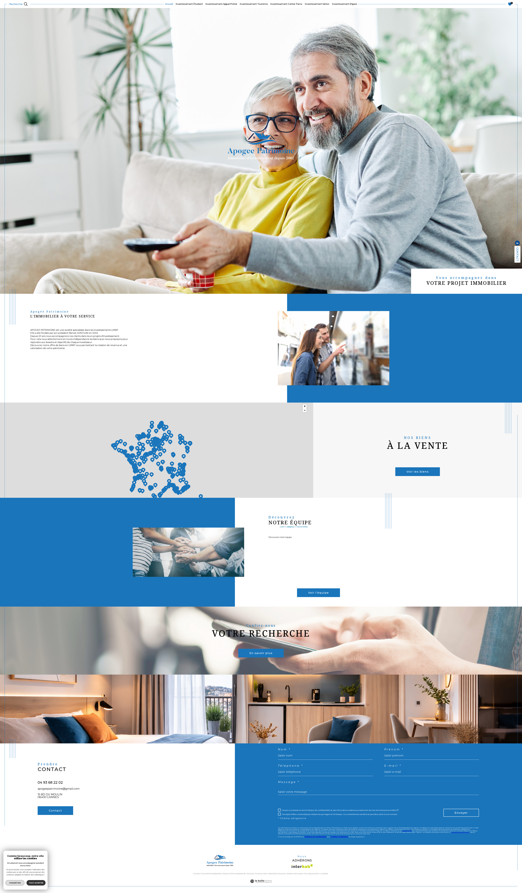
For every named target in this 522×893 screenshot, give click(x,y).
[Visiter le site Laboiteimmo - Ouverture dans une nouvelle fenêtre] (261, 884)
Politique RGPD (311, 874)
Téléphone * (290, 765)
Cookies (324, 874)
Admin (289, 874)
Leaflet (282, 527)
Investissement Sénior (317, 4)
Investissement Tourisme (254, 4)
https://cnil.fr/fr (407, 831)
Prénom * (394, 749)
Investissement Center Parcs (286, 4)
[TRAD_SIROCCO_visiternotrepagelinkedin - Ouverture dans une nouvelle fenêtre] (41, 825)
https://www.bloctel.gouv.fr (460, 832)
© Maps (289, 527)
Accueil (169, 4)
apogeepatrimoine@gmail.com (59, 788)
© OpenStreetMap (302, 527)
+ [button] (305, 406)
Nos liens (298, 874)
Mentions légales (276, 874)
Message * (288, 782)
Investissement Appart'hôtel (221, 4)
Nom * (284, 749)
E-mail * (393, 765)
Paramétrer (15, 883)
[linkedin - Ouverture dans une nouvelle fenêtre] (517, 243)
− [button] (305, 410)
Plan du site (261, 874)
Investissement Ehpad (344, 4)
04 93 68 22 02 (50, 782)
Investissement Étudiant (189, 4)
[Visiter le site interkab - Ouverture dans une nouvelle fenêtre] (302, 866)
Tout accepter (36, 883)
